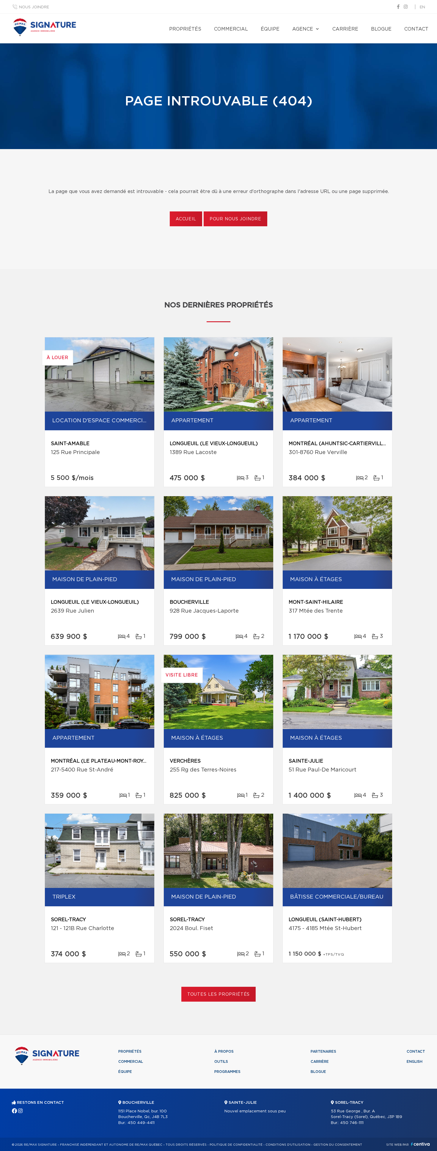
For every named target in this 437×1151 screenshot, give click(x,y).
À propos (224, 1051)
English (414, 1061)
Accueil (186, 219)
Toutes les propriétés (218, 994)
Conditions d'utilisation (287, 1144)
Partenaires (323, 1051)
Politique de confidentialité (236, 1144)
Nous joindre (34, 7)
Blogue (381, 29)
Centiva (420, 1144)
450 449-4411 (141, 1123)
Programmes (227, 1071)
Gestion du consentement (337, 1144)
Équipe (270, 29)
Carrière (345, 29)
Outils (221, 1061)
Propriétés (185, 29)
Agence (302, 29)
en (422, 7)
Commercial (231, 29)
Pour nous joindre (235, 219)
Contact (416, 29)
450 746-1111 (352, 1123)
